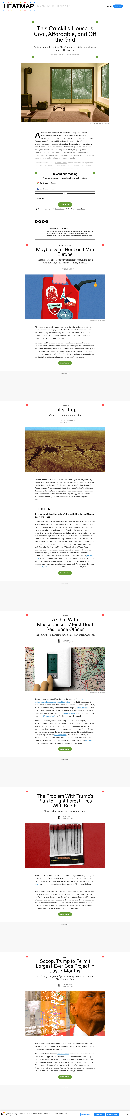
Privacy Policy (81, 209)
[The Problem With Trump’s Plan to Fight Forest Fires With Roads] (65, 845)
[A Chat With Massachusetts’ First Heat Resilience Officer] (65, 669)
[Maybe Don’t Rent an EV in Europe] (65, 297)
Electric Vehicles (65, 245)
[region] (65, 1114)
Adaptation (65, 615)
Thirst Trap (65, 410)
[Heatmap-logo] (19, 6)
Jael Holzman (67, 984)
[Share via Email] (43, 221)
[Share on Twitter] (39, 221)
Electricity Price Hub (63, 6)
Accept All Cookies (112, 1114)
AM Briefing (65, 406)
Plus (48, 6)
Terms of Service (59, 209)
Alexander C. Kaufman (67, 421)
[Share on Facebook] (36, 221)
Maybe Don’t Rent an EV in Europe (65, 252)
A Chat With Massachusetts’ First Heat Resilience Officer (65, 625)
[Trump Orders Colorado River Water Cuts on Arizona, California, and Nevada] (65, 449)
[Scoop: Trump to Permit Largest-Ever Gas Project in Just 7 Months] (65, 1013)
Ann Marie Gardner (57, 54)
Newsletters (41, 6)
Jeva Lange (66, 640)
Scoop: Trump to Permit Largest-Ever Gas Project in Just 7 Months (65, 966)
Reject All (99, 1114)
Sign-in (109, 6)
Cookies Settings (86, 1114)
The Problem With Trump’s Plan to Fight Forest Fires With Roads (65, 801)
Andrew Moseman (68, 268)
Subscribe (118, 6)
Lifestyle (65, 24)
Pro (53, 6)
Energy (65, 957)
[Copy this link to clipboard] (46, 221)
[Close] (127, 1114)
